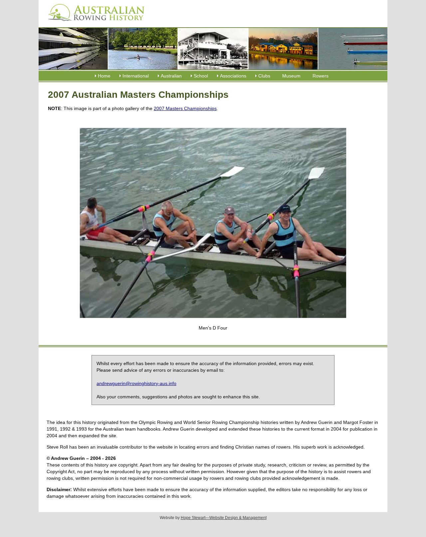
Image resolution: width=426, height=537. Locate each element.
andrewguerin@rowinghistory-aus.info (136, 383)
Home (104, 75)
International (135, 75)
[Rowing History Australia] (93, 23)
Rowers (320, 75)
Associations (233, 75)
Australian (171, 75)
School (201, 75)
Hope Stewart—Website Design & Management (224, 517)
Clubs (264, 75)
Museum (291, 75)
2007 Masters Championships (185, 108)
